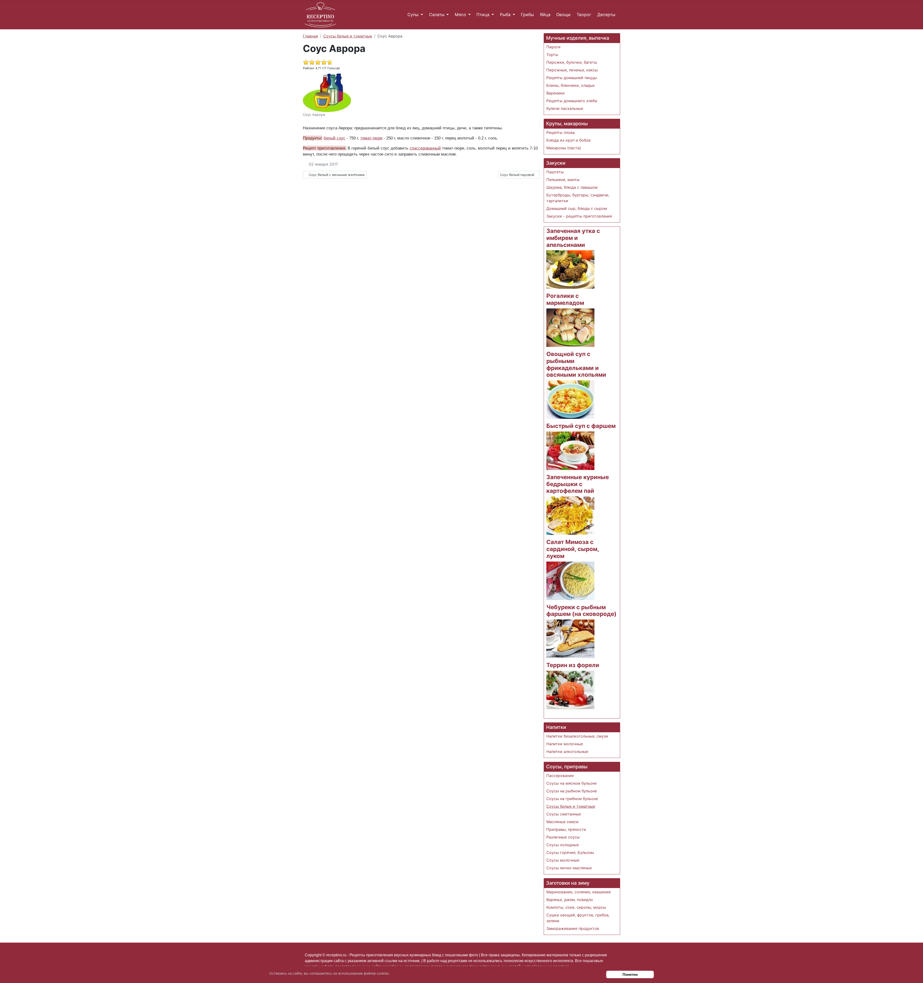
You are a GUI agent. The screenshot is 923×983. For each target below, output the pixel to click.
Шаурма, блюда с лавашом (572, 187)
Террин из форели (572, 665)
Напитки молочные (564, 743)
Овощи (563, 14)
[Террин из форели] (570, 689)
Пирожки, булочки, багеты (571, 62)
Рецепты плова (560, 132)
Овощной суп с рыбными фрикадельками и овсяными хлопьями (576, 364)
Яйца (545, 14)
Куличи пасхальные (564, 108)
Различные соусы (563, 837)
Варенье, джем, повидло (569, 899)
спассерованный (425, 148)
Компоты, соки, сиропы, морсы (576, 907)
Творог (584, 14)
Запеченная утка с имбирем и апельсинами (573, 237)
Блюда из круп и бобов (568, 140)
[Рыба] (513, 15)
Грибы (527, 14)
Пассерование (560, 775)
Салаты (436, 14)
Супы (412, 14)
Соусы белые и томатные (570, 806)
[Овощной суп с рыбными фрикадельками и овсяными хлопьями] (570, 399)
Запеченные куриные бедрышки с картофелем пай (577, 484)
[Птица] (491, 15)
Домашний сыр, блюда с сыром (576, 208)
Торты (552, 54)
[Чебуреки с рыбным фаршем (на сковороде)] (570, 638)
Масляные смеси (562, 821)
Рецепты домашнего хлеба (571, 100)
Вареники (555, 93)
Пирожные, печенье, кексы (572, 70)
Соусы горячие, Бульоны (570, 852)
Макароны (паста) (563, 147)
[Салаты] (446, 15)
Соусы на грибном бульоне (572, 798)
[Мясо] (468, 15)
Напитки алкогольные (567, 751)
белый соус (334, 138)
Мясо (460, 14)
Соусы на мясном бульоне (571, 783)
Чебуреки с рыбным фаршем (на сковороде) (581, 611)
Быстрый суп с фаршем (581, 425)
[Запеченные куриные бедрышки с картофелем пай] (570, 515)
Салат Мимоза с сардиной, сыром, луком (572, 548)
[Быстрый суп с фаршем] (570, 450)
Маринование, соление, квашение (578, 891)
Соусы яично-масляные (569, 867)
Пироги (553, 46)
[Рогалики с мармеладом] (570, 327)
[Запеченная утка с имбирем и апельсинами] (570, 269)
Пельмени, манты (563, 179)
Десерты (606, 14)
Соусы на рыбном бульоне (571, 791)
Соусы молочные (562, 860)
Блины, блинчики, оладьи (570, 85)
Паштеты (555, 171)
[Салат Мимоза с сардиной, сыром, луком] (570, 580)
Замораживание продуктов (572, 928)
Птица (482, 14)
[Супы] (420, 15)
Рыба (505, 14)
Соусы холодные (562, 844)
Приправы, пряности (566, 829)
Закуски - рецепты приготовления (579, 216)
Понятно (630, 974)
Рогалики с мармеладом (565, 299)
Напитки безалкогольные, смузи (577, 736)
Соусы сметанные (563, 814)
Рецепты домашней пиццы (571, 77)
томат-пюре (371, 138)
